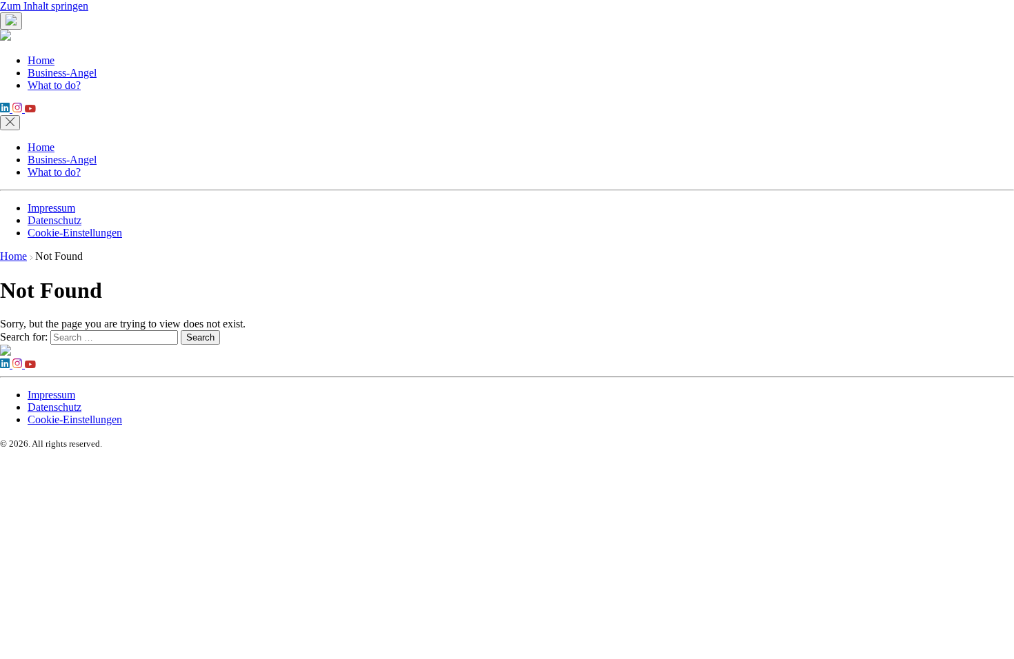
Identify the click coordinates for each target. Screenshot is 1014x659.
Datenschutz (54, 220)
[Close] (10, 122)
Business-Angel (62, 73)
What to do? (54, 85)
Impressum (51, 208)
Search (200, 337)
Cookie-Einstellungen (75, 233)
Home (41, 60)
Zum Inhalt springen (44, 6)
